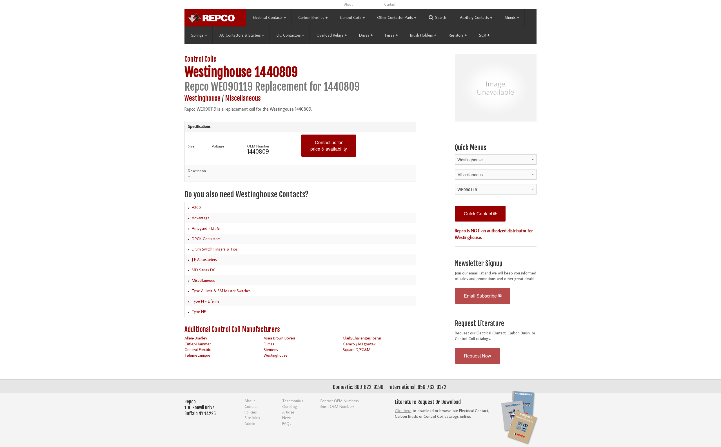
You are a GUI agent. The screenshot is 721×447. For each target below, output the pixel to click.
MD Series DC (203, 269)
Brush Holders (423, 35)
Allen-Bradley (195, 338)
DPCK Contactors (206, 238)
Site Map (252, 417)
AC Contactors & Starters (241, 35)
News (286, 417)
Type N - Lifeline (205, 301)
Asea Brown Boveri (279, 338)
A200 (196, 207)
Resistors (458, 35)
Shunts (512, 17)
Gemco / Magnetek (359, 344)
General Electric (197, 349)
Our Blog (289, 406)
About (348, 4)
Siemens (271, 349)
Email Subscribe (481, 295)
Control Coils (352, 17)
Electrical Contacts (269, 17)
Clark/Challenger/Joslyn (362, 338)
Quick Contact (478, 213)
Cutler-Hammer (197, 344)
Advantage (201, 217)
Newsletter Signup (478, 264)
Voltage (218, 146)
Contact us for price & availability (328, 145)
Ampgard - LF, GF (207, 228)
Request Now (477, 355)
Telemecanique (197, 355)
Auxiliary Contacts (476, 17)
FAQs (286, 423)
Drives (366, 35)
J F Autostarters (204, 259)
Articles (288, 412)
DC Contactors (290, 35)
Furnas (269, 344)
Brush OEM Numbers (337, 406)
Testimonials (292, 400)
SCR (484, 35)
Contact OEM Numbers (339, 400)
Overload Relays (332, 35)
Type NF (199, 311)
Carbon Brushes (313, 17)
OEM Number (258, 146)
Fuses (391, 35)
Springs (199, 35)
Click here (403, 410)
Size (191, 146)
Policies (250, 412)
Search (440, 17)
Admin (249, 423)
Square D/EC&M (356, 349)
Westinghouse (218, 72)
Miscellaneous (243, 98)
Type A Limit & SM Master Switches (221, 290)
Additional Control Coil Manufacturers (232, 329)
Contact (389, 4)
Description (197, 170)
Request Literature (479, 323)
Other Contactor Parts (396, 17)
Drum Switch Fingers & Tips (215, 249)
